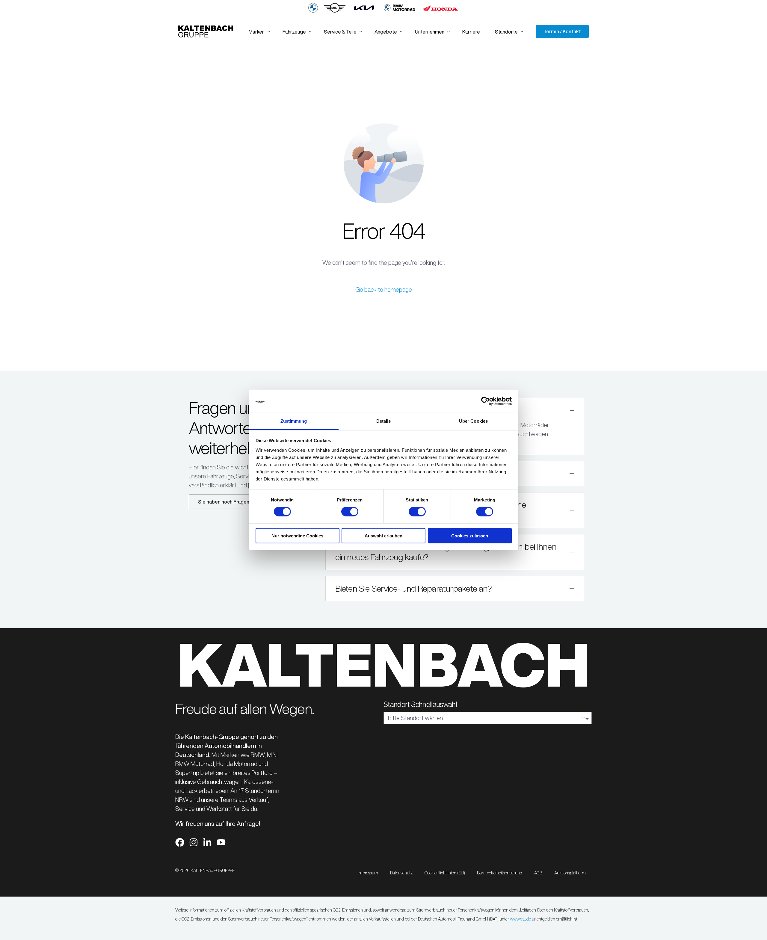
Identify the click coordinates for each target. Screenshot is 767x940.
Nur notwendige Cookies (297, 535)
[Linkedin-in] (207, 842)
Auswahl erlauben (383, 535)
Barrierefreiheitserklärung (499, 873)
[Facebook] (179, 842)
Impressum (368, 873)
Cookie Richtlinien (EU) (445, 873)
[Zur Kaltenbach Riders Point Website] (399, 11)
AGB (538, 873)
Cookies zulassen (469, 535)
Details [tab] (383, 421)
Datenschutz (401, 873)
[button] (455, 552)
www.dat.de (520, 919)
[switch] (349, 511)
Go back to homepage (383, 289)
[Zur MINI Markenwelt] (335, 11)
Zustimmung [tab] (293, 421)
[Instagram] (193, 842)
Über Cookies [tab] (473, 421)
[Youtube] (221, 842)
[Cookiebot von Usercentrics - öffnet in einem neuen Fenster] (485, 401)
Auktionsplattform (570, 873)
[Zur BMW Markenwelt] (313, 11)
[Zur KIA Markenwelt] (364, 11)
